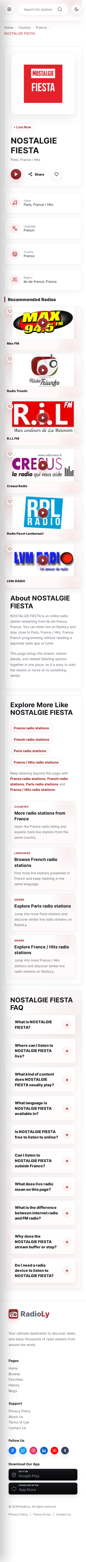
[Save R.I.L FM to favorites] (9, 406)
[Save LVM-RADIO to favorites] (9, 549)
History (14, 1385)
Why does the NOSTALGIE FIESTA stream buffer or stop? (36, 1241)
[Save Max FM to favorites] (9, 311)
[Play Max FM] (43, 322)
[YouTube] (54, 1450)
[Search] (60, 9)
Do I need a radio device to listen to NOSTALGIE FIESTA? (34, 1270)
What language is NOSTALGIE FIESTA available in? (33, 1108)
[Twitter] (23, 1450)
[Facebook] (12, 1450)
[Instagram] (33, 1450)
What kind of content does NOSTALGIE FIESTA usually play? (34, 1079)
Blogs (13, 1391)
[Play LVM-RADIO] (43, 560)
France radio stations (31, 728)
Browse (14, 1374)
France (41, 27)
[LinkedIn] (44, 1450)
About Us (16, 1417)
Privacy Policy (20, 1411)
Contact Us (17, 1428)
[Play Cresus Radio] (43, 465)
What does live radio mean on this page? (34, 1187)
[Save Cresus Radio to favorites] (9, 454)
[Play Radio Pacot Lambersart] (43, 513)
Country (24, 27)
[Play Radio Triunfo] (43, 370)
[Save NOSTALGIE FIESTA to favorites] (56, 174)
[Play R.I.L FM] (43, 418)
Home (8, 27)
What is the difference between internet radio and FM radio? (36, 1213)
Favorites (16, 1379)
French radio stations (31, 739)
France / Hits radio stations (36, 762)
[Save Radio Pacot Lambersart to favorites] (9, 501)
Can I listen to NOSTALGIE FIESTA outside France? (33, 1160)
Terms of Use (19, 1422)
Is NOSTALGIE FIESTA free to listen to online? (36, 1134)
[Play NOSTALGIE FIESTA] (16, 174)
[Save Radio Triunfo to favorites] (9, 359)
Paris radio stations (30, 751)
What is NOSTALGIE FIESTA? (33, 1024)
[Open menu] (9, 9)
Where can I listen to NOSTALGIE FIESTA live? (34, 1050)
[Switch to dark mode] (76, 9)
